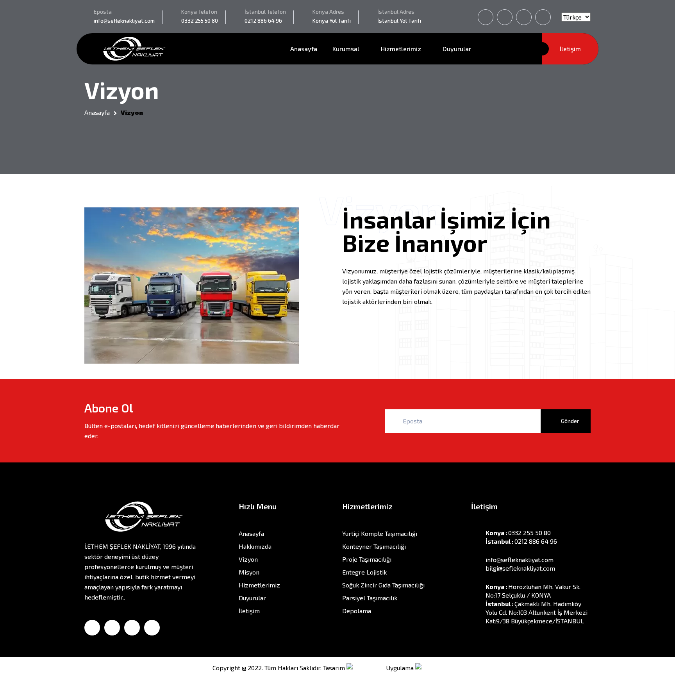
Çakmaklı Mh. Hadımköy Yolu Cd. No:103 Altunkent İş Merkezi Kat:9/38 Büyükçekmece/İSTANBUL (537, 612)
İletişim (570, 48)
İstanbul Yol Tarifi (399, 20)
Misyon (249, 572)
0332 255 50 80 (199, 20)
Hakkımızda (255, 546)
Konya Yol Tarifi (331, 20)
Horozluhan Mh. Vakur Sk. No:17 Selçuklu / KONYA (533, 591)
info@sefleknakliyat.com (124, 20)
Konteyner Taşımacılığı (374, 546)
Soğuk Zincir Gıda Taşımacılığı (383, 585)
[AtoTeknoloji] (439, 667)
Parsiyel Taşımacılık (369, 597)
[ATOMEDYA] (365, 667)
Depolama (356, 610)
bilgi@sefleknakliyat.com (520, 568)
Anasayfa (303, 48)
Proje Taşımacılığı (366, 559)
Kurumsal (346, 48)
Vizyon (248, 559)
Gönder (569, 421)
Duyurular (457, 48)
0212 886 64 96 (263, 20)
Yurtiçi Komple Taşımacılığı (379, 533)
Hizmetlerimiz (402, 48)
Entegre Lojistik (364, 572)
